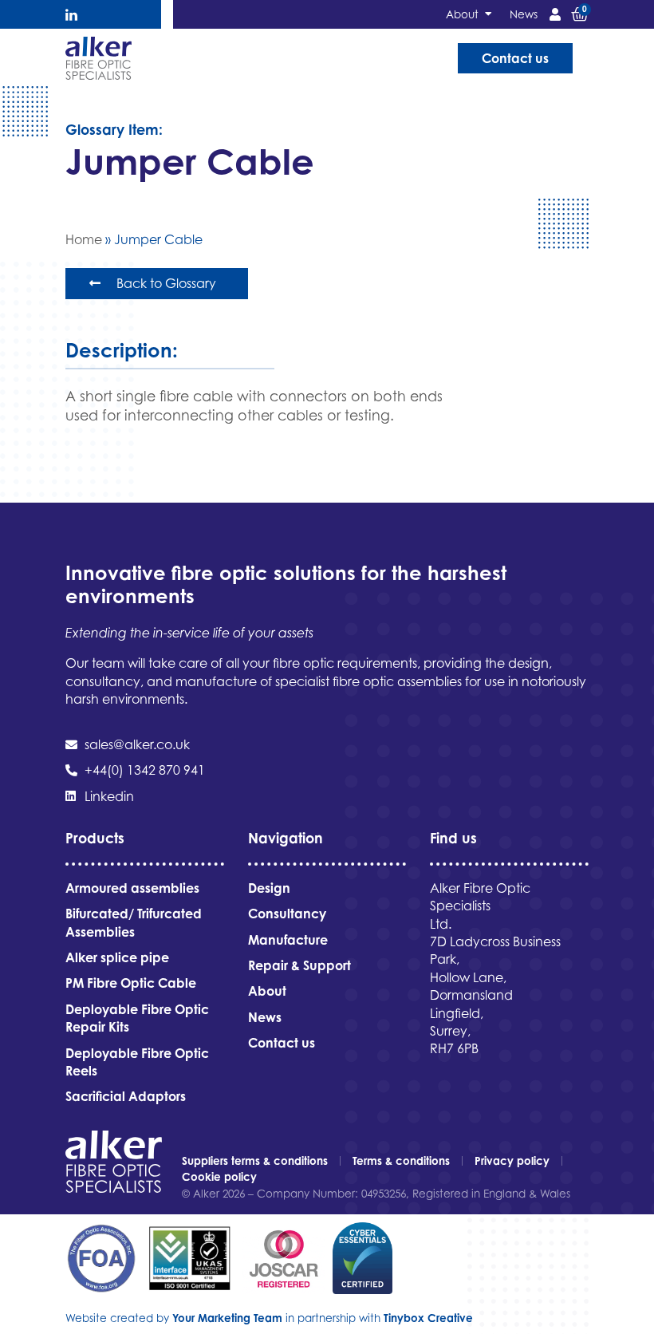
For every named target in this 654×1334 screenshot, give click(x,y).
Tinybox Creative (428, 1318)
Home (83, 239)
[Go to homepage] (98, 58)
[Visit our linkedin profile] (71, 15)
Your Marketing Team (227, 1318)
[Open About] (488, 14)
